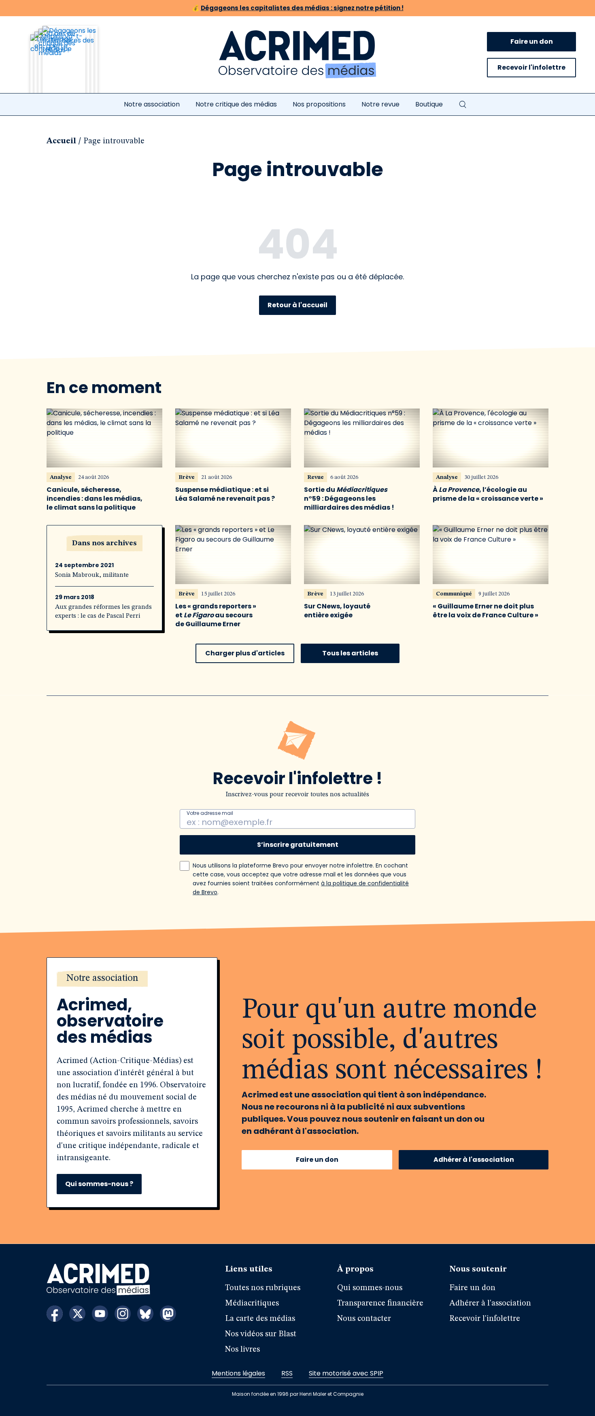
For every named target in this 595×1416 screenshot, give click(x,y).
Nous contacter (364, 1319)
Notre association (152, 104)
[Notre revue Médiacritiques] (74, 64)
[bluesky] (145, 1313)
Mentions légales (238, 1373)
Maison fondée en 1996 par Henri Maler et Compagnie (297, 1393)
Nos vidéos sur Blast (260, 1334)
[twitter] (77, 1313)
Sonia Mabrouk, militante (92, 575)
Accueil (61, 141)
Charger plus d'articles (245, 653)
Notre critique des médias (236, 104)
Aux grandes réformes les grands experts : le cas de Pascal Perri (103, 611)
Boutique (429, 104)
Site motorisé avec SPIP (346, 1373)
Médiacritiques (252, 1303)
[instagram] (123, 1313)
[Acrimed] (297, 54)
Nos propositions (319, 104)
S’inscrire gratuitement (297, 844)
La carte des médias (260, 1319)
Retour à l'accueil (297, 305)
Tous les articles (350, 653)
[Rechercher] (463, 104)
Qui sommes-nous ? (99, 1184)
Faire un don (531, 41)
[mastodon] (168, 1313)
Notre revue (380, 104)
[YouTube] (100, 1313)
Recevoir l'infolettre (531, 67)
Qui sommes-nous (369, 1288)
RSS (287, 1373)
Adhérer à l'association (474, 1159)
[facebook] (55, 1313)
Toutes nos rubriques (262, 1288)
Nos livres (242, 1350)
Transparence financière (380, 1303)
